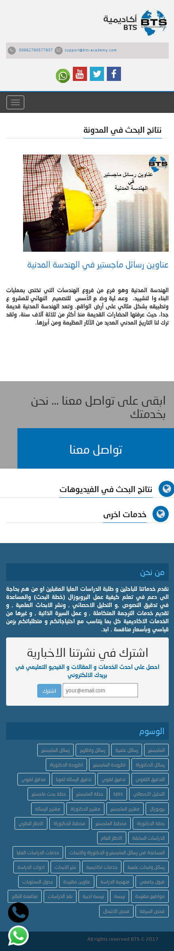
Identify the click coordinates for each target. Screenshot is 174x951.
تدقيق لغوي (113, 779)
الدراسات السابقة (148, 838)
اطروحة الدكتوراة (66, 765)
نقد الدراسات (60, 896)
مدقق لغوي (33, 779)
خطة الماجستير (89, 794)
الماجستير (156, 750)
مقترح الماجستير (125, 809)
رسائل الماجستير (55, 750)
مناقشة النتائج (25, 896)
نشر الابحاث (65, 867)
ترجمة (119, 896)
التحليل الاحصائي (149, 794)
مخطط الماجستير (111, 823)
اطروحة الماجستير (109, 765)
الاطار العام (111, 838)
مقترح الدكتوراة (85, 809)
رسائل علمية (126, 750)
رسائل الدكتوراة (150, 765)
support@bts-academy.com (91, 50)
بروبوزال (157, 809)
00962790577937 (36, 50)
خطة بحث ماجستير (49, 794)
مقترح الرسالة (47, 809)
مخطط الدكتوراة (69, 823)
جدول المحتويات (37, 882)
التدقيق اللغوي (150, 779)
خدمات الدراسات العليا (38, 852)
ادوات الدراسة (31, 867)
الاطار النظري (31, 823)
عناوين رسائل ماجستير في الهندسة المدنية (98, 264)
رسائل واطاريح (92, 750)
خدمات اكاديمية (101, 867)
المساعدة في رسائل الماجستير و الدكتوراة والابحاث (117, 852)
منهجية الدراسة (114, 882)
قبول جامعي (152, 882)
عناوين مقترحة (76, 882)
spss (118, 794)
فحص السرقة (152, 911)
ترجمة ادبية (93, 896)
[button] (95, 448)
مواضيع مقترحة (150, 896)
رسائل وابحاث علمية (146, 867)
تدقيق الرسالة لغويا (73, 779)
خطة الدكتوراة (151, 823)
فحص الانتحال (116, 911)
